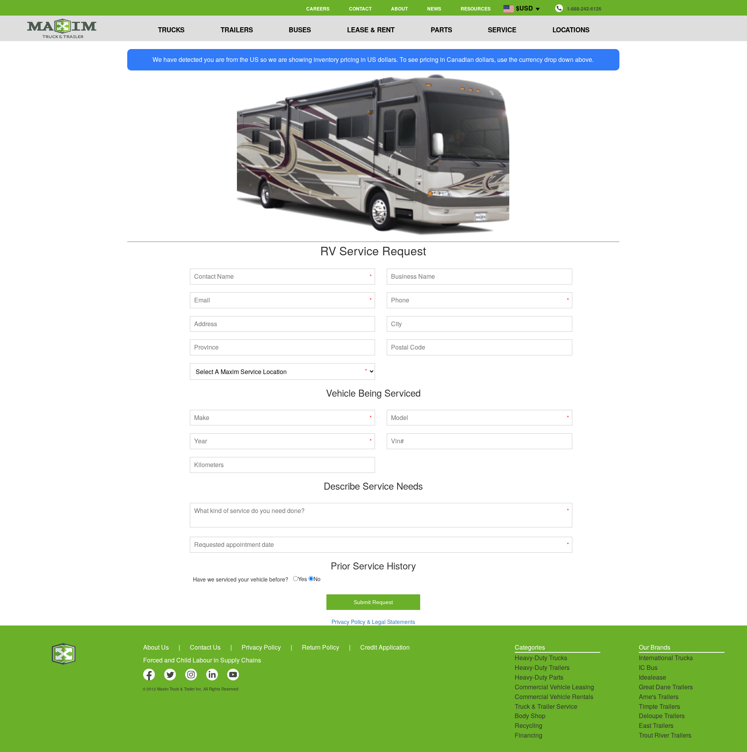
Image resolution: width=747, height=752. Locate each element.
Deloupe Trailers (662, 715)
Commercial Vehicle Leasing (554, 686)
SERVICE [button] (502, 29)
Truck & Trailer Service (546, 706)
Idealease (652, 677)
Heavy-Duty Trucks (541, 657)
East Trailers (656, 725)
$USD (524, 8)
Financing (528, 735)
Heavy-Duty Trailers (542, 667)
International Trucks (666, 657)
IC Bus (648, 667)
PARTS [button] (441, 29)
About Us (156, 647)
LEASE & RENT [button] (371, 29)
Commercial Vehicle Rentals (554, 696)
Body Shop (530, 715)
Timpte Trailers (659, 706)
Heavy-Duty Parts (539, 677)
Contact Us (205, 647)
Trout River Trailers (665, 735)
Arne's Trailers (659, 696)
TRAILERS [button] (237, 29)
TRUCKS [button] (171, 29)
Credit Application (385, 647)
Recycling (528, 725)
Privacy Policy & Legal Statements (373, 621)
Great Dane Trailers (666, 686)
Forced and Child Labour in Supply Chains (202, 659)
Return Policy (320, 647)
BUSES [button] (300, 29)
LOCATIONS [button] (570, 29)
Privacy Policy (261, 647)
